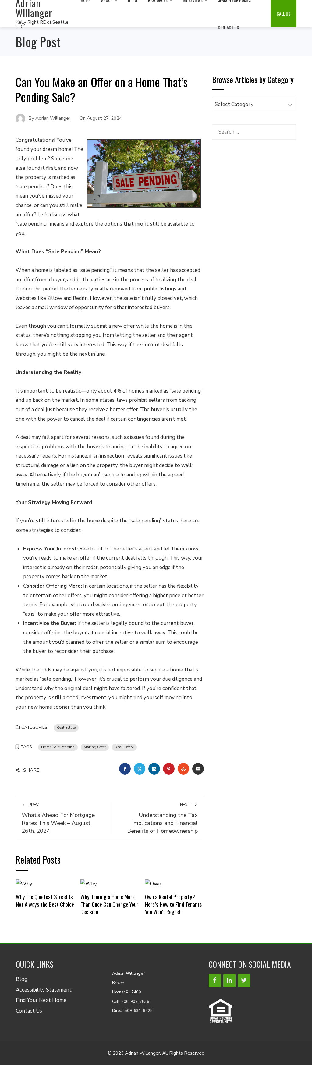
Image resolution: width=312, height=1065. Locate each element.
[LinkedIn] (229, 980)
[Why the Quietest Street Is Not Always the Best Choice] (24, 883)
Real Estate (66, 727)
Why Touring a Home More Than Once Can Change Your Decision (109, 904)
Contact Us (228, 27)
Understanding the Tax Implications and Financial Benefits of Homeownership (162, 818)
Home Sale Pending (58, 747)
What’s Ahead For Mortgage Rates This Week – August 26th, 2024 (58, 818)
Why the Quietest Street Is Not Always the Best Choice (45, 900)
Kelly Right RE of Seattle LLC (42, 24)
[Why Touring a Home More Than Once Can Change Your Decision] (88, 883)
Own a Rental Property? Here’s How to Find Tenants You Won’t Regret (173, 904)
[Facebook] (215, 980)
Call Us (283, 13)
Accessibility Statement (44, 989)
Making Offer (95, 747)
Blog (21, 979)
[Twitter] (244, 980)
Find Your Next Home (41, 1000)
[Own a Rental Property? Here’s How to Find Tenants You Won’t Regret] (153, 883)
